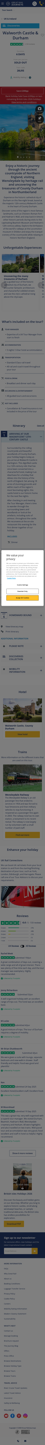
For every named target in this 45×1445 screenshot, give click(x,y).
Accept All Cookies (22, 598)
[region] (22, 578)
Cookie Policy (11, 578)
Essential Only (23, 591)
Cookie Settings (22, 585)
